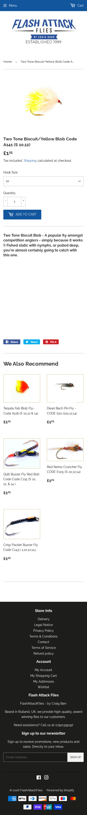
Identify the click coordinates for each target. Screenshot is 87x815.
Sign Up (75, 757)
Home (7, 61)
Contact (43, 642)
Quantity (9, 193)
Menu (13, 5)
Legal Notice (43, 625)
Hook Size (10, 172)
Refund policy (43, 653)
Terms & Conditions (43, 636)
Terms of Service (43, 648)
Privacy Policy (43, 630)
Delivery (44, 619)
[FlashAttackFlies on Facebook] (38, 778)
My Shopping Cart (43, 676)
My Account (43, 670)
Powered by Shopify (60, 790)
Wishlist (43, 687)
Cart (80, 5)
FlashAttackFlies (31, 790)
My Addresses (43, 681)
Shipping (30, 160)
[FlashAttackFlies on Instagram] (46, 778)
